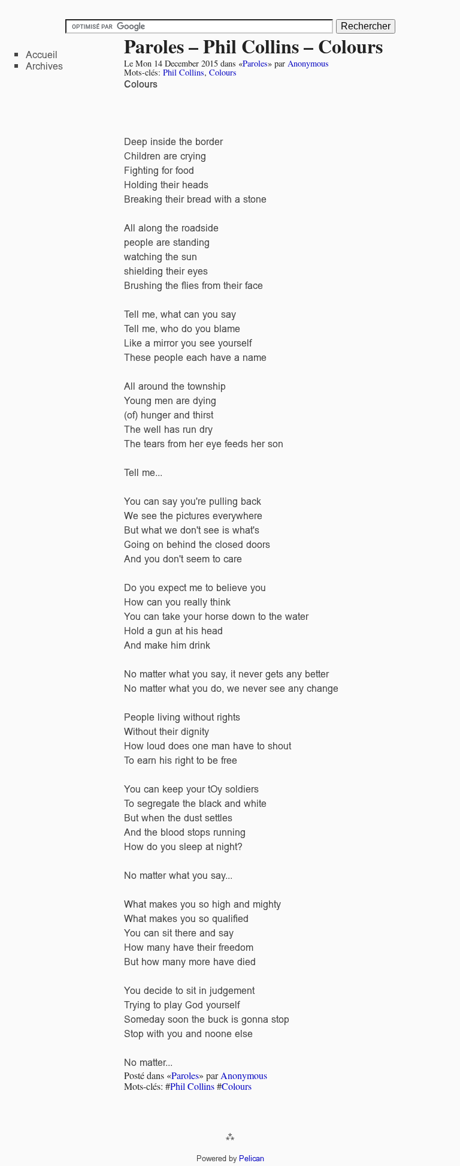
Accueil (42, 54)
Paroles (255, 63)
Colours (223, 72)
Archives (44, 66)
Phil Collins (183, 72)
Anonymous (308, 63)
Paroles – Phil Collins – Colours (253, 46)
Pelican (251, 1158)
